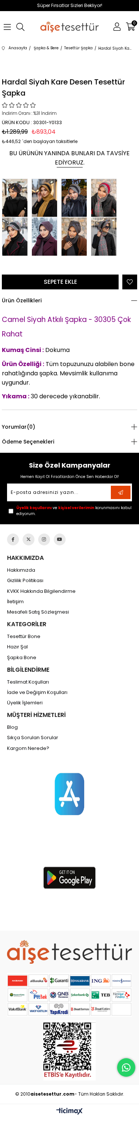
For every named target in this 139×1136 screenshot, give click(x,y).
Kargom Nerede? (28, 748)
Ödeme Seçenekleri (28, 441)
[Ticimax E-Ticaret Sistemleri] (69, 1112)
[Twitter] (28, 539)
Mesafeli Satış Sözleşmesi (38, 612)
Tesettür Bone (23, 636)
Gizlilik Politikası (25, 580)
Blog (12, 727)
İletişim (15, 601)
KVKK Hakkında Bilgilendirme (41, 591)
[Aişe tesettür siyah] (69, 952)
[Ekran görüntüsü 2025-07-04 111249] (69, 1050)
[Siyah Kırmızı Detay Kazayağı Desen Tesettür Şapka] (105, 236)
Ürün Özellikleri (22, 300)
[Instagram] (44, 539)
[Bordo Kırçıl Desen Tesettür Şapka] (46, 236)
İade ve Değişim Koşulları (37, 692)
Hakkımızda (21, 570)
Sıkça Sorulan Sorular (32, 737)
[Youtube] (60, 539)
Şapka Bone (21, 657)
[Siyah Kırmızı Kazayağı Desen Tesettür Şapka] (17, 236)
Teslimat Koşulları (28, 682)
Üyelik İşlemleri (25, 703)
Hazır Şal (17, 647)
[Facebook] (13, 539)
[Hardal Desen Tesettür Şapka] (46, 198)
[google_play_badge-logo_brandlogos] (69, 877)
